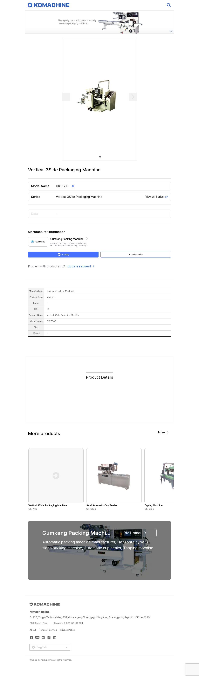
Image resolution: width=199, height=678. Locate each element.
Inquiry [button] (65, 254)
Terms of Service (48, 630)
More (161, 432)
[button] (189, 645)
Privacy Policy (67, 630)
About (33, 630)
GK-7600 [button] (62, 186)
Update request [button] (79, 266)
